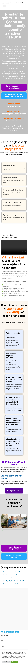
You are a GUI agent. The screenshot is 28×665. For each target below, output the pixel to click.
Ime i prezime (5, 635)
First (2, 640)
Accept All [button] (14, 661)
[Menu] (4, 6)
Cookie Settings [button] (6, 661)
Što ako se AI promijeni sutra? (11, 584)
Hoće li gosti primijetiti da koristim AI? (13, 581)
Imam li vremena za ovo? (10, 575)
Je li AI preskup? (7, 578)
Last (2, 644)
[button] (14, 571)
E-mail (3, 646)
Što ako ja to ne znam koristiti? (11, 571)
